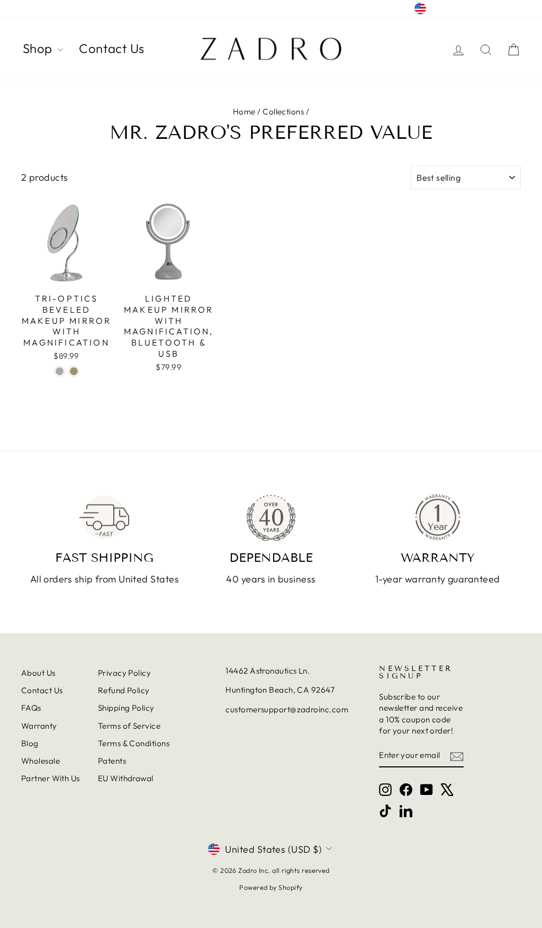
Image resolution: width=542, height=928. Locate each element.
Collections (283, 112)
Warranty (39, 726)
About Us (38, 673)
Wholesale (40, 761)
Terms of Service (129, 726)
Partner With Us (50, 778)
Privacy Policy (124, 673)
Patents (112, 761)
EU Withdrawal (125, 778)
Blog (30, 743)
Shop (39, 48)
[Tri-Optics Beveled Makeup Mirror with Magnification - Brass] (74, 371)
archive (35, 9)
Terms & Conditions (133, 743)
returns (72, 9)
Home (244, 112)
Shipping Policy (126, 708)
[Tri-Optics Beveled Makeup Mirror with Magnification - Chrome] (60, 371)
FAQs (31, 708)
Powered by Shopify (270, 887)
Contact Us (111, 48)
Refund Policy (124, 690)
